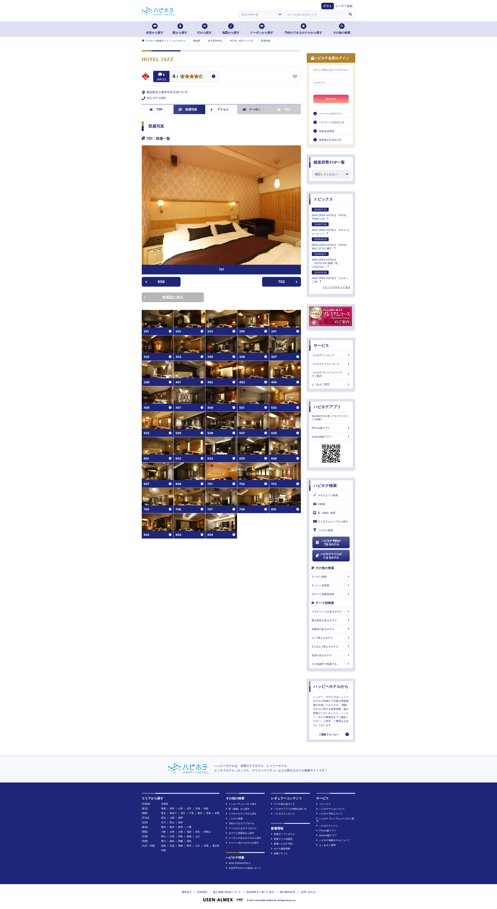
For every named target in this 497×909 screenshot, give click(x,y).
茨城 (208, 813)
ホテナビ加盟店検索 (323, 594)
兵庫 (172, 831)
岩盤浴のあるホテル (323, 629)
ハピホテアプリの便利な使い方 (290, 808)
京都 (180, 831)
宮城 (197, 808)
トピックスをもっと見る (336, 287)
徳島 (172, 841)
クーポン (255, 109)
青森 (163, 808)
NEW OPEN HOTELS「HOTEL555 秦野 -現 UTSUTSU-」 (325, 260)
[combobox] (315, 14)
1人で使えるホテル (322, 637)
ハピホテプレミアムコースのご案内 (327, 374)
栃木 (200, 813)
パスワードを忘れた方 (331, 122)
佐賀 (172, 845)
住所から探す (154, 32)
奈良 (197, 831)
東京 (163, 813)
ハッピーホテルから (331, 686)
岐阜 (172, 827)
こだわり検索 (325, 530)
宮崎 (206, 845)
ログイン (331, 99)
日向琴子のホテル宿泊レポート (245, 867)
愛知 (163, 827)
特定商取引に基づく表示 (260, 891)
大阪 (163, 831)
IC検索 (321, 504)
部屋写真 (191, 109)
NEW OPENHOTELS (239, 863)
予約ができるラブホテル (241, 823)
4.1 (175, 77)
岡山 (163, 836)
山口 (197, 836)
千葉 (191, 813)
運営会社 (187, 891)
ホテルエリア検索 (328, 495)
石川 (163, 822)
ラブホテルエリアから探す (333, 521)
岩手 (189, 808)
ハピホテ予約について (330, 813)
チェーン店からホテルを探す (244, 842)
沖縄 (163, 850)
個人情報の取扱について (227, 891)
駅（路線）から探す (239, 808)
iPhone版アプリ (321, 427)
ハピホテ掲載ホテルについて (334, 840)
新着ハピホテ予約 (283, 843)
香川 (163, 841)
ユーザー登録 (344, 6)
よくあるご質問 (320, 384)
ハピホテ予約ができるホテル (331, 542)
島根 (189, 836)
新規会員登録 (326, 131)
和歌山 (207, 831)
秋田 (172, 808)
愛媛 (180, 841)
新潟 (163, 817)
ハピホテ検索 (325, 485)
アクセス (223, 109)
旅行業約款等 (287, 891)
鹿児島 (215, 845)
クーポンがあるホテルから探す (245, 837)
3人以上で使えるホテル (325, 646)
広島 (172, 836)
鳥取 (180, 836)
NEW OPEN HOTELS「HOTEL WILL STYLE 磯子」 (329, 244)
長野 (180, 817)
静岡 (180, 827)
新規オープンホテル (284, 834)
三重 (189, 827)
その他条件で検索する (324, 663)
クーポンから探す (261, 32)
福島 (206, 808)
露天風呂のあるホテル (324, 620)
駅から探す (180, 32)
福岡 (163, 845)
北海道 (164, 803)
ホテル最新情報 (282, 848)
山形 (180, 808)
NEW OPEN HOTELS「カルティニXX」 (330, 277)
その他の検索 (341, 32)
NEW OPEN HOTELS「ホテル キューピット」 (330, 229)
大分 (197, 845)
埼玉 (183, 813)
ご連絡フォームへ (329, 734)
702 (281, 282)
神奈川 (173, 813)
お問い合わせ (308, 891)
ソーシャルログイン (330, 113)
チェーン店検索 (320, 585)
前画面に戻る (172, 297)
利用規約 (202, 891)
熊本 (189, 845)
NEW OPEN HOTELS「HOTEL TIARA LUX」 (329, 214)
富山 (172, 822)
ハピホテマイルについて (325, 363)
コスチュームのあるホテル (327, 611)
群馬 (217, 813)
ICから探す (204, 32)
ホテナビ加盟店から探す (241, 833)
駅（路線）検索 (326, 512)
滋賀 (189, 831)
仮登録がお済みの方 (330, 139)
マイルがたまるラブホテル (243, 828)
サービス (321, 345)
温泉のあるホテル (322, 655)
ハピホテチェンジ (328, 825)
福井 (180, 822)
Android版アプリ (321, 436)
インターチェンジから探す (243, 803)
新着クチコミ (281, 853)
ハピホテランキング (323, 355)
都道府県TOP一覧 (329, 162)
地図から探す (231, 32)
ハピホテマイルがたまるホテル (331, 555)
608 (161, 282)
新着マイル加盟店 (283, 838)
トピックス (323, 199)
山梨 (172, 817)
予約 (287, 109)
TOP (159, 109)
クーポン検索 (319, 576)
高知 (189, 841)
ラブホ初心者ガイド (284, 803)
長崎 (180, 845)
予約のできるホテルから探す (303, 32)
